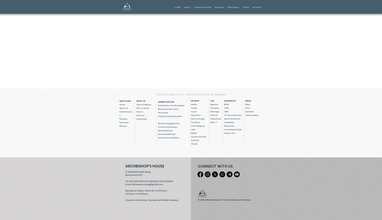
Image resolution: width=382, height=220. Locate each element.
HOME (178, 7)
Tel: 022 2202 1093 (134, 181)
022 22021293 (166, 181)
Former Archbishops (167, 127)
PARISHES (219, 7)
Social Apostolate (233, 129)
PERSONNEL (233, 7)
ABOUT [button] (187, 7)
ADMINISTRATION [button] (202, 7)
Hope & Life (229, 133)
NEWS (246, 7)
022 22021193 (151, 181)
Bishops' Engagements (169, 123)
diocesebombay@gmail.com (147, 184)
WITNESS (257, 7)
